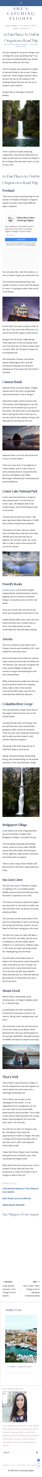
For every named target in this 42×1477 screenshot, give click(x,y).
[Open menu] (21, 3)
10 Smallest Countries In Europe (20, 1366)
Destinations (9, 44)
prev (7, 1347)
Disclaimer (21, 1465)
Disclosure (31, 1465)
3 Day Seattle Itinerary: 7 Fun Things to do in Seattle (9, 1289)
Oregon (34, 44)
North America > (22, 44)
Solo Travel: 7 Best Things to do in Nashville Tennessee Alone (31, 1289)
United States (21, 46)
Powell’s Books (8, 590)
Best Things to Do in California (16, 1198)
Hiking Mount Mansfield (13, 1205)
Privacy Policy (9, 1465)
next (34, 1347)
